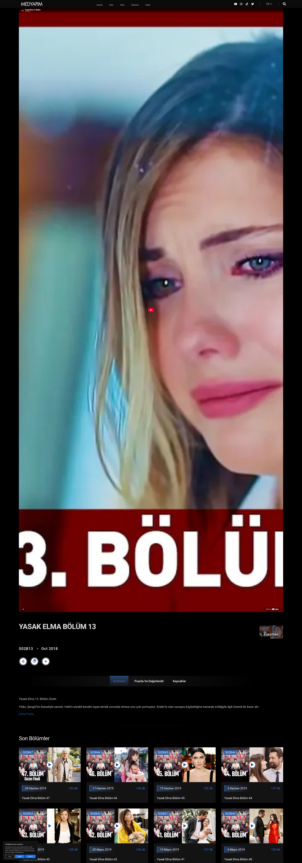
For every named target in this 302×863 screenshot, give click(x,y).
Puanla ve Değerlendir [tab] (149, 681)
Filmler (122, 5)
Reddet (20, 856)
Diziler (111, 5)
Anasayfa (100, 5)
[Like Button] (34, 661)
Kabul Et (30, 856)
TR (268, 4)
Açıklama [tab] (119, 681)
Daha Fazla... (27, 714)
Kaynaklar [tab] (179, 681)
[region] (20, 851)
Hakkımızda (135, 5)
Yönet (9, 856)
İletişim (147, 5)
